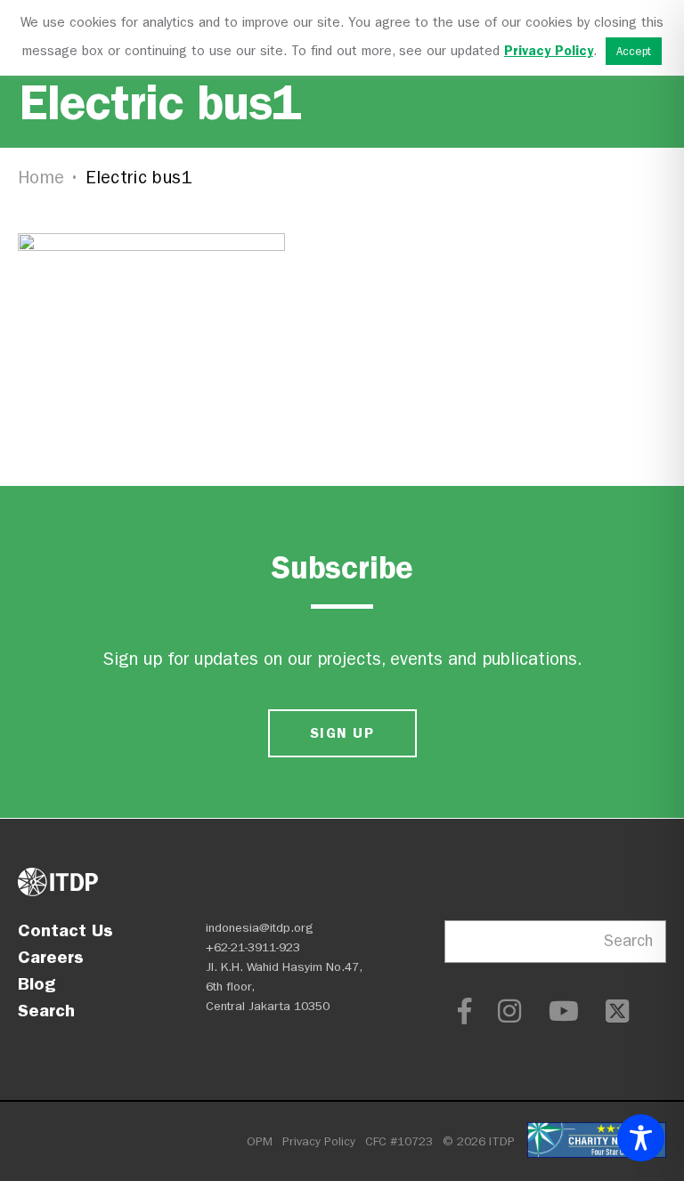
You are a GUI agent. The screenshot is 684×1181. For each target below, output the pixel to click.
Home (41, 177)
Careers (51, 956)
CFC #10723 (399, 1141)
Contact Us (65, 930)
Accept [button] (633, 51)
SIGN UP (342, 732)
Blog (36, 983)
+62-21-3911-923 (253, 947)
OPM (260, 1141)
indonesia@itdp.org (260, 927)
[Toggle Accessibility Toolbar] (640, 1137)
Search (46, 1010)
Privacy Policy (318, 1141)
